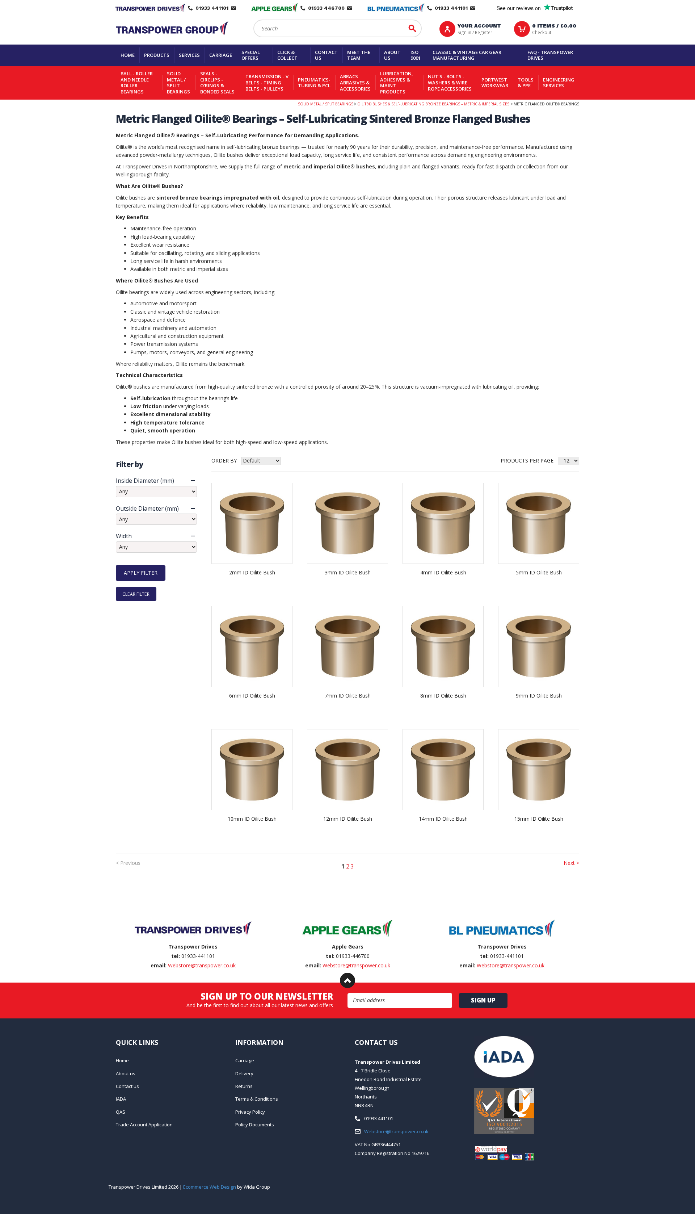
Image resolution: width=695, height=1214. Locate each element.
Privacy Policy (250, 1112)
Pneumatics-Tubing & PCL (314, 82)
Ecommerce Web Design (209, 1187)
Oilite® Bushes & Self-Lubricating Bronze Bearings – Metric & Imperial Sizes (433, 103)
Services (189, 55)
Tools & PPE (526, 82)
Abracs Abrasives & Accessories (355, 82)
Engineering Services (558, 82)
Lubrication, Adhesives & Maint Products (396, 82)
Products (156, 55)
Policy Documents (254, 1124)
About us (392, 55)
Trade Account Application (144, 1124)
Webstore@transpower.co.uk (202, 965)
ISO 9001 (415, 55)
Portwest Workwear (494, 82)
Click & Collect (287, 55)
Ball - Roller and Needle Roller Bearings (137, 82)
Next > (571, 862)
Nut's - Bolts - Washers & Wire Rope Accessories (450, 82)
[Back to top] (347, 980)
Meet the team (358, 55)
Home (128, 55)
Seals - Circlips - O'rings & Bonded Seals (217, 82)
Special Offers (250, 55)
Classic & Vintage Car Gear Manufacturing (467, 55)
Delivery (244, 1073)
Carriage (220, 55)
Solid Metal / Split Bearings (178, 82)
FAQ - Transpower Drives (550, 55)
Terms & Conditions (256, 1099)
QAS (120, 1112)
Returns (244, 1086)
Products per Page (527, 460)
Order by (224, 460)
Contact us (326, 55)
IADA (121, 1099)
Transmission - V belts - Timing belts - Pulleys (266, 82)
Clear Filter (135, 594)
